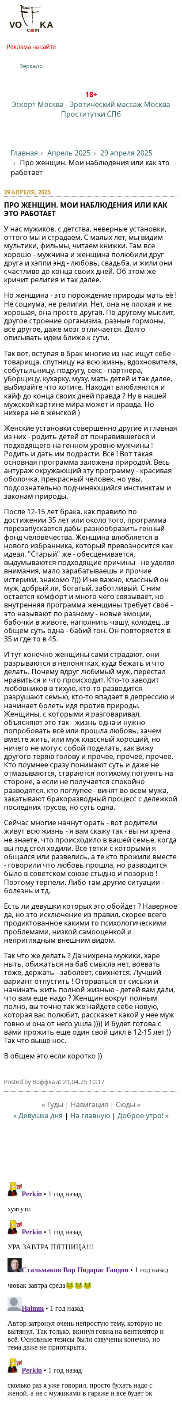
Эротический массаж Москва (119, 104)
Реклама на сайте (31, 47)
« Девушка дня (38, 1115)
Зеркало (31, 66)
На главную (90, 1115)
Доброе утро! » (143, 1115)
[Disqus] (91, 1289)
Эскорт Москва (38, 104)
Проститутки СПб (91, 114)
